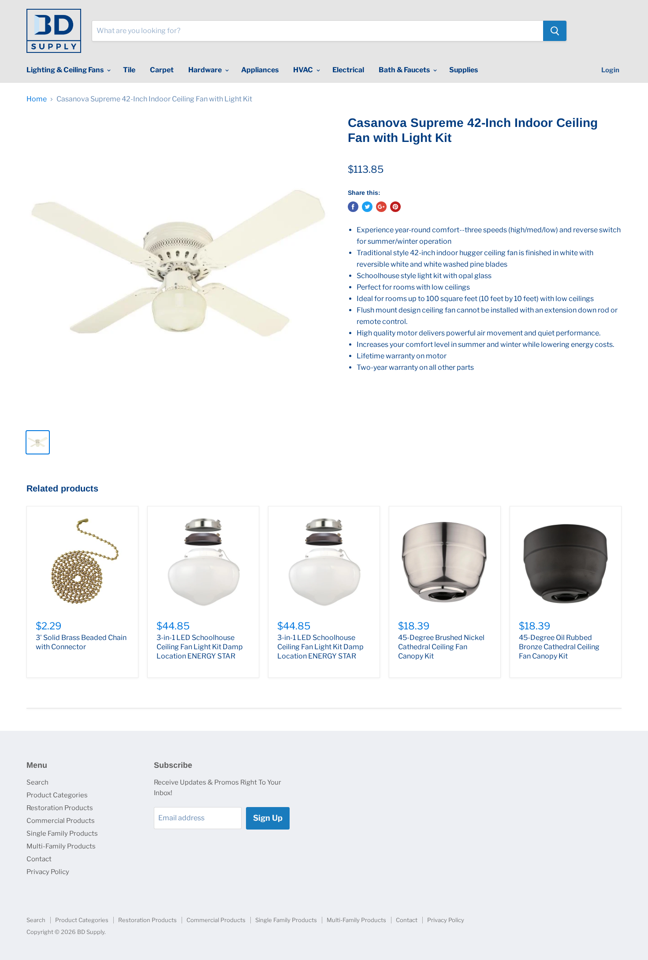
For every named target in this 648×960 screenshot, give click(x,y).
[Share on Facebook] (353, 206)
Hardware (205, 70)
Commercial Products (60, 821)
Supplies (463, 70)
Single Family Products (62, 833)
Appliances (260, 70)
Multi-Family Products (61, 846)
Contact (39, 859)
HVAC (303, 70)
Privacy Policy (47, 872)
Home (36, 99)
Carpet (162, 70)
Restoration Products (59, 808)
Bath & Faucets (405, 70)
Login (610, 70)
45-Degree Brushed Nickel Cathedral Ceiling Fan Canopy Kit (441, 646)
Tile (129, 70)
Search (37, 782)
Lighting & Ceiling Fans (65, 70)
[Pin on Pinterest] (395, 206)
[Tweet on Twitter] (367, 206)
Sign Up (268, 817)
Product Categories (57, 795)
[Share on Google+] (381, 206)
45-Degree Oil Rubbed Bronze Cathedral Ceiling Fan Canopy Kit (559, 646)
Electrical (348, 70)
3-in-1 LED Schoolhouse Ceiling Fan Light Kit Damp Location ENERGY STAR (199, 646)
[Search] (554, 31)
